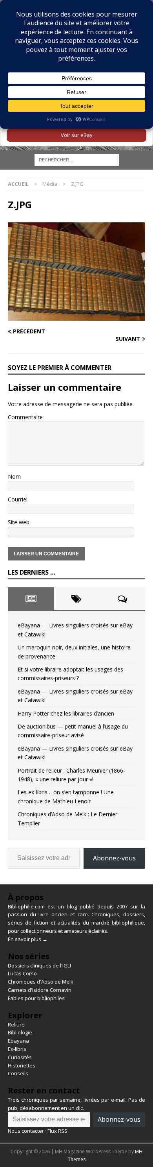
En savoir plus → (27, 939)
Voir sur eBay (77, 135)
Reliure (16, 1024)
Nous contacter (26, 1130)
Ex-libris (17, 1048)
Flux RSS (57, 1130)
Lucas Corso (22, 973)
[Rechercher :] (77, 159)
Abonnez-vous (114, 858)
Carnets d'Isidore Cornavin (39, 989)
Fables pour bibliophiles (36, 998)
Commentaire (25, 417)
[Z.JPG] (76, 316)
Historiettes (21, 1065)
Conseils (18, 1073)
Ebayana (18, 1040)
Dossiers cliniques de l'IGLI (39, 965)
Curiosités (20, 1057)
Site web (18, 522)
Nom (14, 476)
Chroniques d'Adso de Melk (40, 981)
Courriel (17, 499)
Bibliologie (20, 1032)
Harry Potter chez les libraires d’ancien (66, 713)
